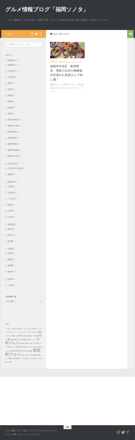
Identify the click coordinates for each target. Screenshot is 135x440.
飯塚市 (11, 229)
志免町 (11, 107)
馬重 (10, 362)
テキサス (8, 336)
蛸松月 (11, 358)
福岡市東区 (13, 132)
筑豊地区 (12, 224)
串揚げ (13, 336)
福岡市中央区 (64, 62)
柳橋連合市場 (20, 347)
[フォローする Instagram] (32, 33)
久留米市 (12, 192)
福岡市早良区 (14, 156)
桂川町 (11, 241)
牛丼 (17, 351)
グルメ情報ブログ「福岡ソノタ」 (47, 9)
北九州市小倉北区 (15, 168)
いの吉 (7, 329)
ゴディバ (16, 332)
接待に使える (29, 343)
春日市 (11, 83)
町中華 (21, 351)
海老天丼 (36, 347)
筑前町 (11, 89)
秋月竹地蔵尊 (28, 351)
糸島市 (11, 113)
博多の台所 (17, 340)
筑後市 (11, 204)
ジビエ (21, 332)
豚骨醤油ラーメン (19, 358)
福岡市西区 (13, 144)
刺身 (11, 340)
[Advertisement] (67, 398)
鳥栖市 (11, 259)
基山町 (11, 271)
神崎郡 (11, 265)
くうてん (39, 329)
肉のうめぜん (25, 355)
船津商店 (33, 355)
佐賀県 (11, 248)
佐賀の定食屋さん (28, 336)
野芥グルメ (29, 358)
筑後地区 (12, 182)
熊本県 (11, 279)
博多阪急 (24, 340)
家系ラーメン (31, 340)
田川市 (11, 235)
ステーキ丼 (27, 332)
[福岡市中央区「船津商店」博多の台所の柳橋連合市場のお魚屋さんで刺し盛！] (67, 50)
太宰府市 (12, 71)
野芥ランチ (36, 358)
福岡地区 (53, 62)
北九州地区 (13, 163)
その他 (11, 285)
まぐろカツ (9, 332)
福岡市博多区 (14, 119)
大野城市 (12, 77)
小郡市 (11, 186)
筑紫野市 (12, 65)
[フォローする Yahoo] (40, 33)
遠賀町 (11, 174)
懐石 (23, 343)
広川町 (11, 210)
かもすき (27, 329)
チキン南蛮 (36, 332)
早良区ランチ (11, 347)
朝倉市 (11, 95)
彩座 (20, 343)
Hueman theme (35, 434)
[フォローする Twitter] (36, 33)
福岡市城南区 (14, 150)
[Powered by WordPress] (14, 434)
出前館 (36, 336)
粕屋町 (11, 101)
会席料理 (19, 336)
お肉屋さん (19, 329)
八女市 (11, 217)
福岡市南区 (13, 138)
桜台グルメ (29, 347)
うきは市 (12, 198)
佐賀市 (11, 253)
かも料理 (33, 329)
